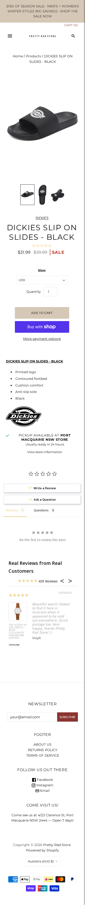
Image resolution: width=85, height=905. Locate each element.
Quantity (33, 291)
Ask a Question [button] (45, 499)
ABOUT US (42, 744)
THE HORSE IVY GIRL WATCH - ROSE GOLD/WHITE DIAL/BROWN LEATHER (17, 632)
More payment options (42, 339)
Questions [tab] (41, 510)
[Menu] (10, 36)
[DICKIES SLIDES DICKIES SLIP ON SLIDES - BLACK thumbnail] (27, 194)
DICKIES (42, 218)
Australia (41, 861)
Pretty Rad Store (57, 845)
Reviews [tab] (12, 510)
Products (33, 56)
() (71, 25)
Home (18, 56)
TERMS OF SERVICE (42, 755)
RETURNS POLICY (42, 750)
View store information (44, 452)
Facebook (44, 780)
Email (44, 790)
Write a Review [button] (45, 488)
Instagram (44, 785)
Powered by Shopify (42, 850)
